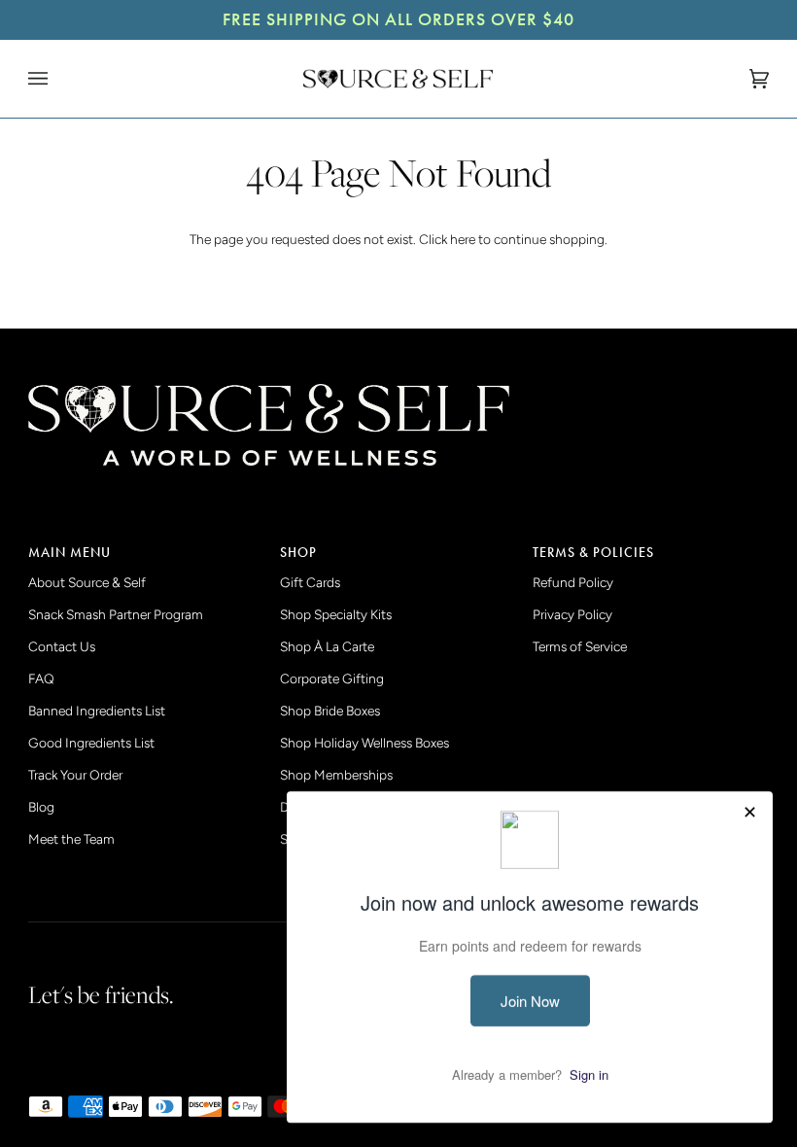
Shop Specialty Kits (336, 614)
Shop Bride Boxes (330, 710)
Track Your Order (75, 774)
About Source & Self (87, 582)
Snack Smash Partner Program (115, 614)
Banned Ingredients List (96, 710)
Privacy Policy (572, 614)
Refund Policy (573, 582)
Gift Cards (310, 582)
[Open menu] (57, 79)
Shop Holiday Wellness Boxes (364, 742)
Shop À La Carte (327, 646)
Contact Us (61, 646)
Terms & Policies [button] (593, 552)
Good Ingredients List (91, 742)
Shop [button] (298, 552)
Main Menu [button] (69, 552)
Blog (41, 807)
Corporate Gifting (332, 678)
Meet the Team (71, 839)
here (462, 239)
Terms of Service (580, 646)
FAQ (41, 678)
